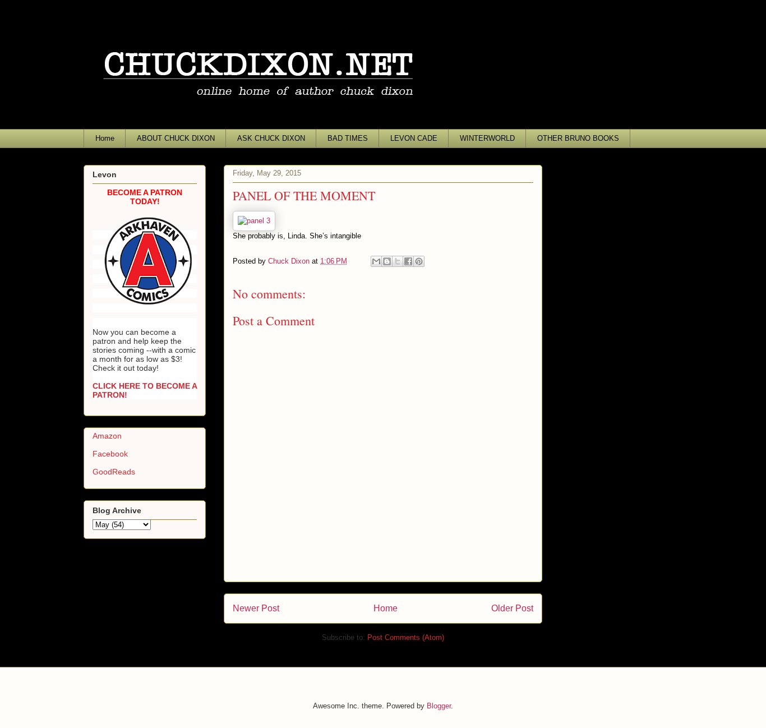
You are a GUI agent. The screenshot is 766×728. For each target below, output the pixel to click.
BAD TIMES (347, 138)
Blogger (439, 706)
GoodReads (114, 471)
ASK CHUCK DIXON (271, 138)
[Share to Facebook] (408, 261)
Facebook (110, 453)
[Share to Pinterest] (418, 261)
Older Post (512, 608)
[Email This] (376, 261)
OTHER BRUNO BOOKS (578, 138)
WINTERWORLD (487, 138)
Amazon (107, 435)
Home (104, 138)
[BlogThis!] (387, 261)
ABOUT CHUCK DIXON (176, 138)
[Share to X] (397, 261)
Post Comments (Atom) (405, 637)
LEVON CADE (413, 138)
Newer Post (256, 608)
